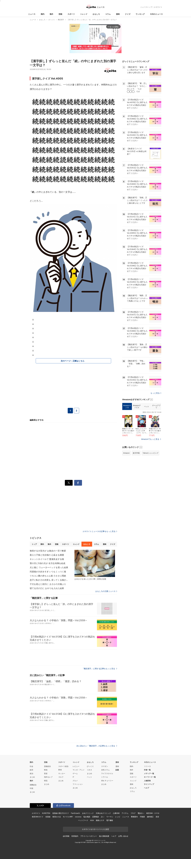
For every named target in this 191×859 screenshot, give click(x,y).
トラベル (104, 777)
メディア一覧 (149, 773)
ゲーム (75, 773)
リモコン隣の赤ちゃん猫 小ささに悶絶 (48, 575)
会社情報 (66, 836)
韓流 (45, 781)
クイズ (127, 14)
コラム (108, 14)
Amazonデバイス (137, 406)
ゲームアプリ (156, 406)
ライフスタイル (107, 773)
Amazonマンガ (127, 406)
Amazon (126, 453)
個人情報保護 (104, 836)
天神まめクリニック (103, 813)
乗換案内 (134, 817)
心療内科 (116, 813)
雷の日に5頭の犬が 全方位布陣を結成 (47, 563)
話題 (117, 770)
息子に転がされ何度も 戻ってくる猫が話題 (49, 580)
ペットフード (83, 820)
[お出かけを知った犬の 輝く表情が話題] (94, 563)
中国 (31, 788)
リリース (147, 766)
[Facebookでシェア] (78, 483)
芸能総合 (47, 766)
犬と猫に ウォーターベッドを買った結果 (49, 567)
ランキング (140, 14)
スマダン (104, 766)
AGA (92, 820)
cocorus (78, 817)
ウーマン (109, 817)
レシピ (117, 817)
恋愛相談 (95, 817)
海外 (51, 14)
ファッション (78, 784)
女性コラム (105, 770)
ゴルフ (60, 777)
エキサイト (158, 7)
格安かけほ (56, 817)
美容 (157, 817)
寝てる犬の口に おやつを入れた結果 (47, 588)
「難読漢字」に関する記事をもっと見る (99, 668)
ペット (146, 406)
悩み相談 (86, 817)
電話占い (141, 813)
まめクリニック (88, 813)
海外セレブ (48, 777)
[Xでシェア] (68, 483)
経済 (31, 770)
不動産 (142, 817)
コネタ (89, 770)
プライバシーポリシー (88, 836)
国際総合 (33, 785)
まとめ (32, 777)
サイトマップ (149, 784)
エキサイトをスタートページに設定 (95, 829)
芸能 (60, 14)
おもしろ (96, 14)
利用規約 (74, 836)
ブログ (133, 813)
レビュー (76, 766)
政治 (31, 773)
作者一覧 (147, 770)
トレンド (83, 14)
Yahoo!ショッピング (150, 453)
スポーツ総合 (63, 766)
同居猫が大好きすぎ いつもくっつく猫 (48, 571)
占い (102, 817)
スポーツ (71, 14)
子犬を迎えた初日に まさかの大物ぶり (48, 584)
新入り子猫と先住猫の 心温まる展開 (47, 555)
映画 (45, 770)
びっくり (90, 766)
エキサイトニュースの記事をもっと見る (99, 531)
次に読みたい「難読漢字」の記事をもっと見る (96, 746)
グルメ (75, 781)
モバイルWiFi (68, 817)
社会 (31, 766)
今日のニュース (156, 14)
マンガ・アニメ (78, 770)
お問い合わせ (123, 836)
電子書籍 (109, 820)
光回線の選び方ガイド (60, 813)
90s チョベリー (107, 781)
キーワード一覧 (150, 777)
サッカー (61, 773)
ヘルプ (146, 788)
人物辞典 (147, 781)
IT (73, 777)
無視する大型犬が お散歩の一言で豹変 (48, 550)
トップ (34, 544)
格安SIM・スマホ (152, 813)
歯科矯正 (150, 817)
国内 (42, 14)
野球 (60, 770)
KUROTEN (46, 813)
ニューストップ (146, 7)
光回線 (47, 817)
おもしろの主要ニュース (105, 591)
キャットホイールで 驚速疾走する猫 (47, 559)
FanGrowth (75, 813)
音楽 (45, 773)
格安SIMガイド (37, 817)
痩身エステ (100, 820)
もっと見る (155, 393)
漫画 (118, 14)
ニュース (31, 14)
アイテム (125, 813)
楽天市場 (136, 453)
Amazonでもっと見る (150, 439)
